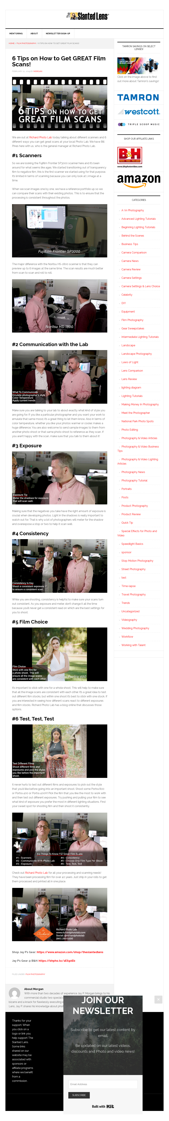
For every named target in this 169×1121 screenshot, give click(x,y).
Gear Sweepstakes (132, 328)
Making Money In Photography (140, 404)
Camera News (130, 261)
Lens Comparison (132, 370)
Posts (124, 497)
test (123, 577)
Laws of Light (129, 362)
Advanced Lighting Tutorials (138, 218)
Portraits (126, 489)
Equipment (128, 311)
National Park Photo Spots (137, 421)
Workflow (127, 636)
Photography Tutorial (134, 480)
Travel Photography (133, 594)
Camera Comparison (134, 252)
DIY (123, 303)
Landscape (128, 345)
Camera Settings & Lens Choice (140, 286)
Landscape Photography (136, 353)
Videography (129, 619)
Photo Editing (129, 429)
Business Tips (129, 244)
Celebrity (126, 294)
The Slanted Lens (88, 19)
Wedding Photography (135, 628)
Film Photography (35, 974)
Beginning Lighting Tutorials (138, 227)
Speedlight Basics (132, 543)
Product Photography (134, 505)
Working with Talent (133, 645)
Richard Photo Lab (40, 137)
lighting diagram (131, 387)
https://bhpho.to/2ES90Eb (57, 960)
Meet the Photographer (135, 412)
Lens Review (129, 379)
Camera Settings (131, 277)
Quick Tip (127, 522)
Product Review (131, 514)
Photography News (133, 472)
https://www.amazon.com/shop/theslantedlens (70, 952)
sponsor (126, 552)
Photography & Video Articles (139, 438)
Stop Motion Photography (137, 560)
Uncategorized (130, 611)
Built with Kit (103, 1106)
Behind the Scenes (132, 235)
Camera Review (131, 269)
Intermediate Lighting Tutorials (140, 336)
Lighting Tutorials (132, 396)
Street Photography (133, 569)
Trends (125, 603)
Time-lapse (128, 586)
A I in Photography (132, 210)
